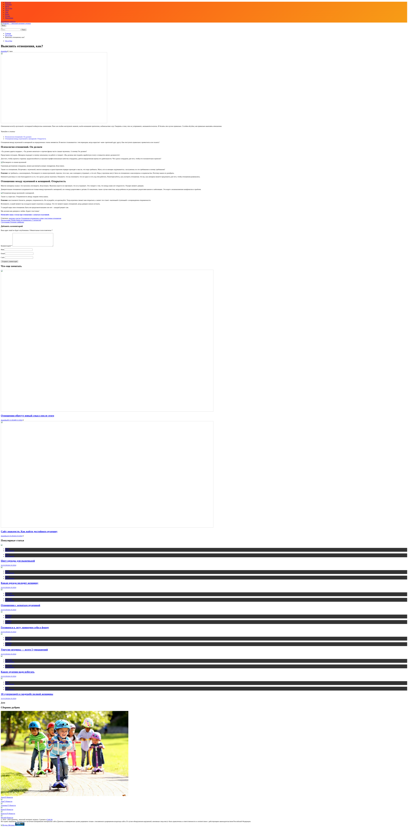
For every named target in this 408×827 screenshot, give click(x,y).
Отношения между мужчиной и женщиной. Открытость (25, 139)
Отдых (7, 16)
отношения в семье (37, 218)
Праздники (9, 18)
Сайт (2, 257)
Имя (2, 249)
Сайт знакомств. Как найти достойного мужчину (29, 531)
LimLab (49, 819)
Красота (8, 3)
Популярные (9, 551)
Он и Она (8, 8)
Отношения (25, 218)
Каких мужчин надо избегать (18, 671)
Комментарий (6, 246)
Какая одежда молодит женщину (19, 583)
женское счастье (15, 218)
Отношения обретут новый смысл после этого (27, 415)
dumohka (4, 51)
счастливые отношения (52, 218)
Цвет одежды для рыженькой (18, 560)
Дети (7, 10)
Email (3, 253)
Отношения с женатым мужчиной (20, 605)
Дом (6, 12)
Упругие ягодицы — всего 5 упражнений (24, 649)
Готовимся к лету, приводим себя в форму (25, 627)
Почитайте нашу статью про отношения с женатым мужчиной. (25, 215)
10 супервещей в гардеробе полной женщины (27, 694)
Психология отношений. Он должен (18, 137)
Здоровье (8, 4)
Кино (7, 14)
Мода (7, 6)
